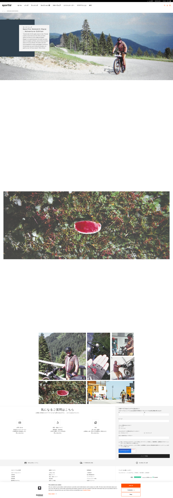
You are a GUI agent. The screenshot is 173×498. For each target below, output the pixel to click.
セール (20, 5)
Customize (130, 490)
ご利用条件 (89, 472)
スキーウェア (57, 5)
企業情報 (13, 476)
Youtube (142, 472)
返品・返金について (53, 476)
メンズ (26, 5)
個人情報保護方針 (90, 474)
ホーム (3, 11)
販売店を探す (158, 1)
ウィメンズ (34, 5)
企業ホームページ (90, 480)
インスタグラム (130, 472)
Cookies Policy (86, 490)
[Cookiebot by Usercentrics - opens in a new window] (39, 495)
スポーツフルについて (16, 472)
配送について (52, 474)
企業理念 (13, 474)
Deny (131, 494)
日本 (168, 1)
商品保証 (51, 478)
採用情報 (13, 478)
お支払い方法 (52, 472)
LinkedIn (147, 472)
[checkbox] (144, 427)
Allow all (131, 485)
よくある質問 (150, 1)
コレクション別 (45, 5)
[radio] (144, 427)
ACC (90, 5)
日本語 (164, 1)
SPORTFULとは (81, 5)
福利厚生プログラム (15, 480)
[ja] (7, 5)
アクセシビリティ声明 (91, 478)
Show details (52, 493)
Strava (136, 472)
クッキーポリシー (90, 476)
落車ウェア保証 (52, 480)
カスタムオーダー (69, 5)
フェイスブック (122, 472)
